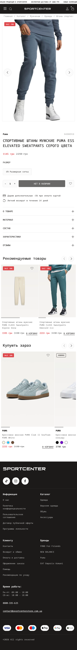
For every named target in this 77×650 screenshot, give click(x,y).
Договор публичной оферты (18, 523)
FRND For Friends (50, 546)
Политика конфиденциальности (14, 507)
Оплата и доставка (13, 557)
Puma (42, 557)
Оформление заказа (13, 563)
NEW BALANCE (47, 551)
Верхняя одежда (49, 505)
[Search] (10, 8)
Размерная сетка (19, 171)
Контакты (8, 546)
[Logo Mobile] (37, 9)
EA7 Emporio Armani (51, 563)
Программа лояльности (15, 528)
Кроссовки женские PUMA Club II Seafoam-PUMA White (26, 436)
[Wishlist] (70, 183)
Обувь (43, 511)
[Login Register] (67, 8)
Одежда (44, 500)
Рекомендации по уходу (16, 575)
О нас (6, 500)
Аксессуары (46, 517)
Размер (6, 162)
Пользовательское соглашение (13, 516)
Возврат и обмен (12, 551)
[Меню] (5, 9)
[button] (7, 72)
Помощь (6, 569)
